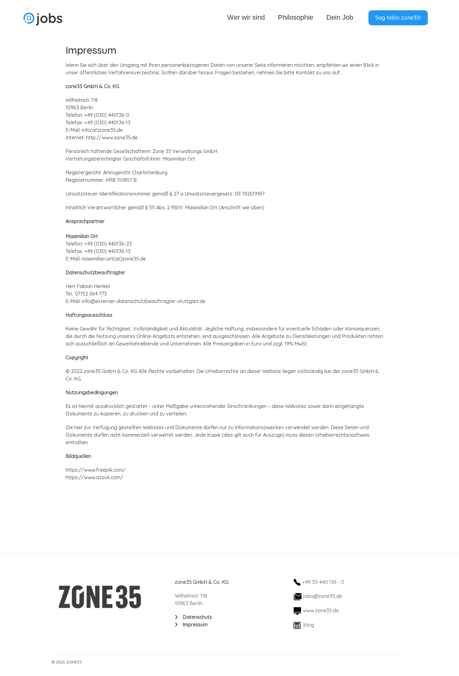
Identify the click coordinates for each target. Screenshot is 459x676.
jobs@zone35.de (322, 596)
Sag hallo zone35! (398, 17)
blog (309, 625)
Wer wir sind (246, 17)
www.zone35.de (321, 610)
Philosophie (295, 17)
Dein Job (339, 17)
